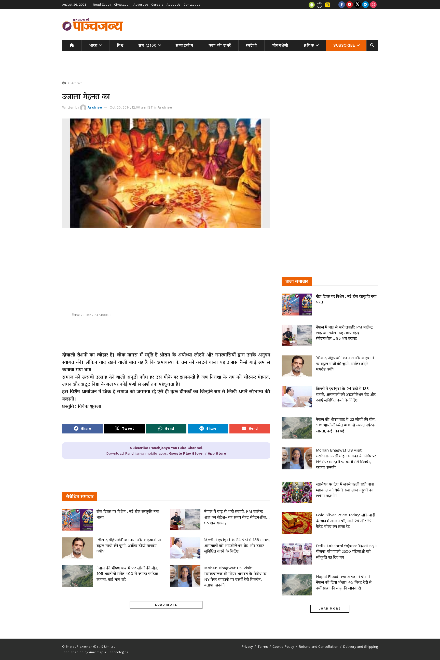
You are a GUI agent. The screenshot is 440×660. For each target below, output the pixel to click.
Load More (166, 604)
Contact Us (192, 4)
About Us (174, 4)
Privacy (247, 647)
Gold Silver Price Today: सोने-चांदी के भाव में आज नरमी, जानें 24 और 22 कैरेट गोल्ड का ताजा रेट (345, 520)
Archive (76, 83)
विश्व (120, 45)
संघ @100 (148, 45)
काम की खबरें (220, 45)
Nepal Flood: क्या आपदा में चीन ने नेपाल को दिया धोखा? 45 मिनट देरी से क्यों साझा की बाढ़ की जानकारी (344, 582)
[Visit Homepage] (92, 24)
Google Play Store (185, 453)
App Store (217, 453)
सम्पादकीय (184, 45)
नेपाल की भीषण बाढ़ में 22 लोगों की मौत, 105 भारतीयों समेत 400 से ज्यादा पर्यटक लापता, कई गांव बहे (127, 573)
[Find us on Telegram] (365, 4)
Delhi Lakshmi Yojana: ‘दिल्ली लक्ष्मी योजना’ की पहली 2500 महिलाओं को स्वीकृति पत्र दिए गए (346, 551)
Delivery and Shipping (360, 647)
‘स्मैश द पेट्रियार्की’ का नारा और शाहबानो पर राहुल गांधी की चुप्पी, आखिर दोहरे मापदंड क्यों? (129, 545)
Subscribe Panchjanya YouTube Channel (166, 448)
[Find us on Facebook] (341, 4)
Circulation (122, 4)
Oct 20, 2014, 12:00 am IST (131, 107)
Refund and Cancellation (318, 647)
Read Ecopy (102, 4)
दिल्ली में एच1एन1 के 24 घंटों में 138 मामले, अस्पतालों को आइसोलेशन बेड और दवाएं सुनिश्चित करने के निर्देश (237, 545)
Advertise (140, 4)
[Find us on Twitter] (357, 4)
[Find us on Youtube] (349, 4)
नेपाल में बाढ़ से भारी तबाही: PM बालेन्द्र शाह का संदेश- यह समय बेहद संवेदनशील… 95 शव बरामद (237, 517)
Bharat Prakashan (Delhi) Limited (91, 646)
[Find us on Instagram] (373, 4)
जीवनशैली (280, 45)
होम (64, 83)
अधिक (309, 45)
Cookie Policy (283, 647)
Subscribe (344, 45)
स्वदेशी (251, 45)
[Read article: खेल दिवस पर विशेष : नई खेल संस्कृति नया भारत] (77, 520)
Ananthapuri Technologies (108, 652)
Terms (262, 647)
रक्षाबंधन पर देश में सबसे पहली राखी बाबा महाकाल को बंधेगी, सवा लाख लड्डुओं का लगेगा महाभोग (345, 490)
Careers (157, 4)
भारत (93, 45)
